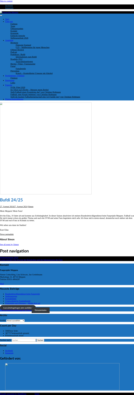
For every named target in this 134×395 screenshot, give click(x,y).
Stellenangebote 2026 (19, 38)
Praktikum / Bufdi (17, 54)
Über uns (9, 21)
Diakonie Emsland (23, 45)
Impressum (9, 80)
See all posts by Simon (9, 244)
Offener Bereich (17, 50)
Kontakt (13, 31)
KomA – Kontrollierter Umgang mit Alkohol (34, 73)
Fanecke (8, 85)
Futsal (12, 66)
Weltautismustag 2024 (9, 257)
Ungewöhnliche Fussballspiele (17, 301)
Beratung (14, 43)
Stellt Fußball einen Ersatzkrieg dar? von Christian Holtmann (35, 92)
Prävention (14, 71)
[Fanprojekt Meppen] (9, 12)
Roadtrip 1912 (16, 59)
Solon (37, 394)
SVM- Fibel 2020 (17, 87)
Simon (30, 206)
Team (12, 26)
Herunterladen (40, 310)
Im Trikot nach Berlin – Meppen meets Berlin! (29, 90)
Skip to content (6, 1)
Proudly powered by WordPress (13, 394)
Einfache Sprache (17, 36)
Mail (2, 284)
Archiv (3, 320)
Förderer (14, 78)
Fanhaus (13, 24)
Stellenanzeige (11, 296)
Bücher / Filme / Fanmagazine (22, 64)
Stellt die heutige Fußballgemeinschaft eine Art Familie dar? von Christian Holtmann (45, 97)
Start (7, 19)
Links (12, 83)
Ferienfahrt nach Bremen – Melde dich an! (22, 303)
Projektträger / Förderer (14, 76)
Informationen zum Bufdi (26, 57)
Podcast (13, 52)
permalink (9, 234)
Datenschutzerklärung (14, 99)
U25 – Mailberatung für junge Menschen (32, 47)
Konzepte (14, 33)
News (2, 234)
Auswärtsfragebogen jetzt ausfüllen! (18, 308)
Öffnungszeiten (16, 28)
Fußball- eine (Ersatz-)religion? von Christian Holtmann (33, 94)
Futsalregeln (21, 68)
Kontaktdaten (10, 299)
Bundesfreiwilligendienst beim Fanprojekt (22, 294)
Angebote (9, 40)
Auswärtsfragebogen (24, 61)
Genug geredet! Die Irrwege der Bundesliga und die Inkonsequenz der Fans (31, 260)
